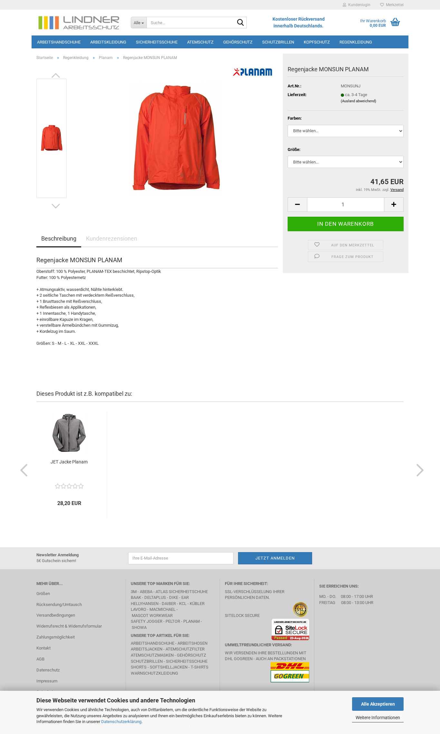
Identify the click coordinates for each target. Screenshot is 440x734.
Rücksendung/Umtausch (59, 604)
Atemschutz (200, 42)
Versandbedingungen (55, 615)
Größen (43, 593)
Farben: (295, 118)
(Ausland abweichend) (358, 101)
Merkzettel (394, 5)
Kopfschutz (317, 42)
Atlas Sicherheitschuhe (182, 591)
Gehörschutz (238, 42)
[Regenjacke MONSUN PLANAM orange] (176, 137)
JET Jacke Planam (69, 461)
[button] (55, 75)
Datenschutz (48, 670)
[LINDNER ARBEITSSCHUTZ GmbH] (78, 22)
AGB (40, 659)
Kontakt (43, 648)
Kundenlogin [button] (358, 5)
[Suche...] (240, 23)
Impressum (46, 681)
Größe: (294, 149)
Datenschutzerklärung (121, 721)
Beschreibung (58, 238)
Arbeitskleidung (108, 42)
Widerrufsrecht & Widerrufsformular (69, 626)
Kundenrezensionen (111, 238)
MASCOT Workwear (152, 615)
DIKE (173, 597)
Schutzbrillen (278, 42)
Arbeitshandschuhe (59, 42)
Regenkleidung (356, 42)
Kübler (197, 603)
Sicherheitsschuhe (156, 42)
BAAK (136, 597)
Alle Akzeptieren (378, 704)
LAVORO (139, 609)
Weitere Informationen (378, 717)
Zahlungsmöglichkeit (55, 637)
